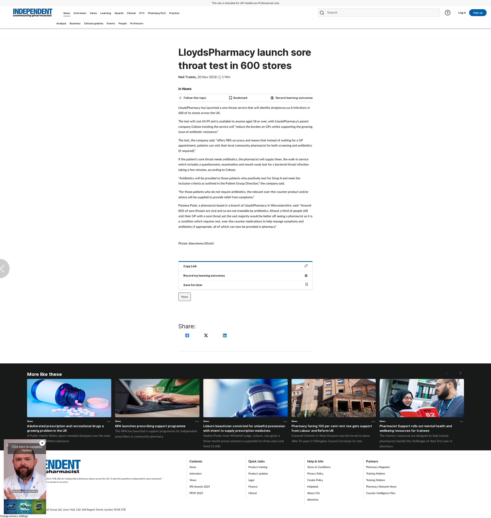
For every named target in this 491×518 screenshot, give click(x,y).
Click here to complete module (27, 448)
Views (192, 480)
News (184, 296)
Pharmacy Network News (381, 486)
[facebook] (187, 336)
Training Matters (375, 473)
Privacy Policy (315, 473)
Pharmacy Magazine (378, 467)
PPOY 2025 (196, 493)
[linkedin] (225, 336)
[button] (460, 373)
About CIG (313, 493)
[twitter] (206, 336)
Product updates (258, 473)
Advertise (312, 499)
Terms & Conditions (318, 467)
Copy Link (190, 266)
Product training (257, 467)
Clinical (252, 493)
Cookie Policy (315, 480)
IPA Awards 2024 (199, 486)
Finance (253, 486)
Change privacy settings (14, 516)
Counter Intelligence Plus (380, 493)
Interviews (195, 473)
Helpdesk (312, 486)
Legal (251, 480)
